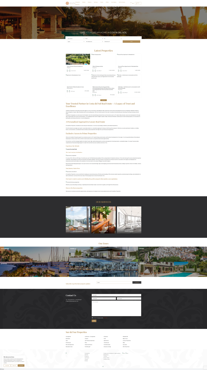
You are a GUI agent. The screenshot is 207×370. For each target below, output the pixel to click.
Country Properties (127, 340)
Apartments (106, 340)
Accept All (21, 365)
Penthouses (68, 342)
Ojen (67, 340)
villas (120, 115)
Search (131, 41)
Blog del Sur (106, 354)
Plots (86, 342)
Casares (74, 112)
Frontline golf (87, 346)
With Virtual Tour (126, 346)
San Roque (87, 357)
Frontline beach (107, 344)
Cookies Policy (107, 359)
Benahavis (68, 338)
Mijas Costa (125, 338)
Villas (124, 342)
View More (103, 100)
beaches (139, 158)
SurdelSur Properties (71, 125)
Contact (105, 356)
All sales (86, 360)
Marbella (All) (125, 336)
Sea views (125, 344)
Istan (105, 338)
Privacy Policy (106, 357)
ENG (133, 3)
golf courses (129, 158)
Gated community (88, 344)
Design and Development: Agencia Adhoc (112, 353)
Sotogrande (127, 110)
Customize (7, 365)
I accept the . (100, 317)
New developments (70, 344)
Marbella (132, 110)
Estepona (106, 336)
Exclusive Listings (107, 346)
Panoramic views (69, 346)
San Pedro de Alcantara (89, 340)
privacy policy (100, 317)
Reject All (14, 365)
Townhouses (106, 342)
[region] (14, 361)
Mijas (78, 112)
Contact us (137, 3)
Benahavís (81, 112)
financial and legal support (77, 142)
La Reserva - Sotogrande (90, 336)
